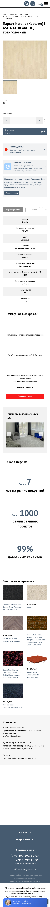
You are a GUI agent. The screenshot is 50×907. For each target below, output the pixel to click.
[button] (9, 434)
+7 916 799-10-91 (26, 860)
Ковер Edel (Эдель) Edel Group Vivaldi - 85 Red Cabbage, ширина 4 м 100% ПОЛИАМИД (12, 674)
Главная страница (9, 14)
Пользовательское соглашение (25, 878)
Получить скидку (25, 396)
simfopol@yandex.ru (12, 736)
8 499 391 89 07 (10, 733)
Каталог (20, 14)
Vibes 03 (30, 607)
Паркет (27, 14)
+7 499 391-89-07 (26, 856)
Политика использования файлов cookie (25, 881)
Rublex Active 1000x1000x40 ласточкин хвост (33, 674)
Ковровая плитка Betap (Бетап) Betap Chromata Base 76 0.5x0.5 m (12, 607)
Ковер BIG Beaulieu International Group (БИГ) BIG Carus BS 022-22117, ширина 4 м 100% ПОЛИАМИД (36, 640)
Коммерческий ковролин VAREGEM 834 (12, 706)
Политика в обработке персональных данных (25, 875)
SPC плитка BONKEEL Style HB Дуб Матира (11, 639)
